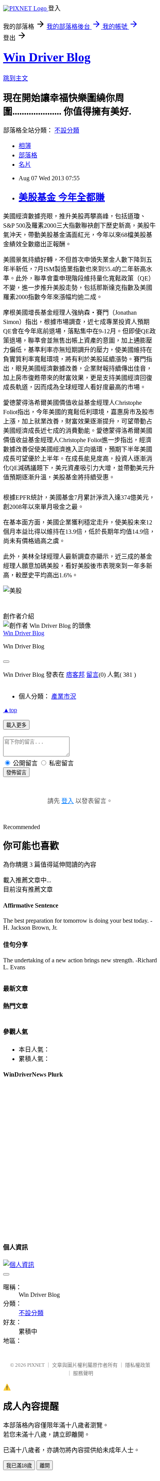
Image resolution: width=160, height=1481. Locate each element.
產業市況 (63, 696)
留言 (92, 674)
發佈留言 (16, 772)
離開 (45, 1466)
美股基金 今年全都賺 (62, 197)
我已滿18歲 (19, 1466)
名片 (25, 164)
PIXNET (36, 1365)
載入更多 (16, 725)
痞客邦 (75, 674)
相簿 (25, 146)
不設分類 (66, 130)
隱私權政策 (137, 1365)
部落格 (28, 155)
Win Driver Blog (46, 57)
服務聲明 (83, 1373)
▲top (10, 710)
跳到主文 (15, 78)
